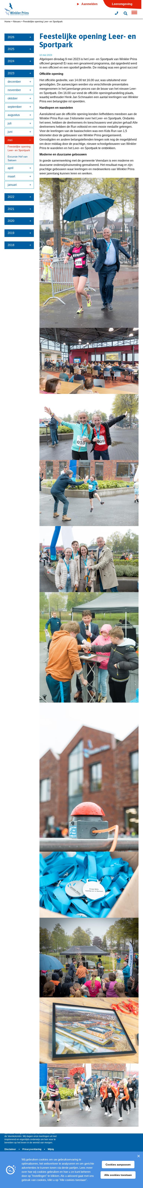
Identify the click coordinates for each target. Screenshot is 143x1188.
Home (7, 21)
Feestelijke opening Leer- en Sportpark (19, 148)
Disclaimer (10, 1149)
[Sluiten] (138, 1156)
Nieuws (17, 21)
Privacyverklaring (32, 1149)
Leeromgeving (122, 4)
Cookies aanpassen (118, 1164)
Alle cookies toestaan (118, 1174)
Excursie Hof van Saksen (18, 158)
